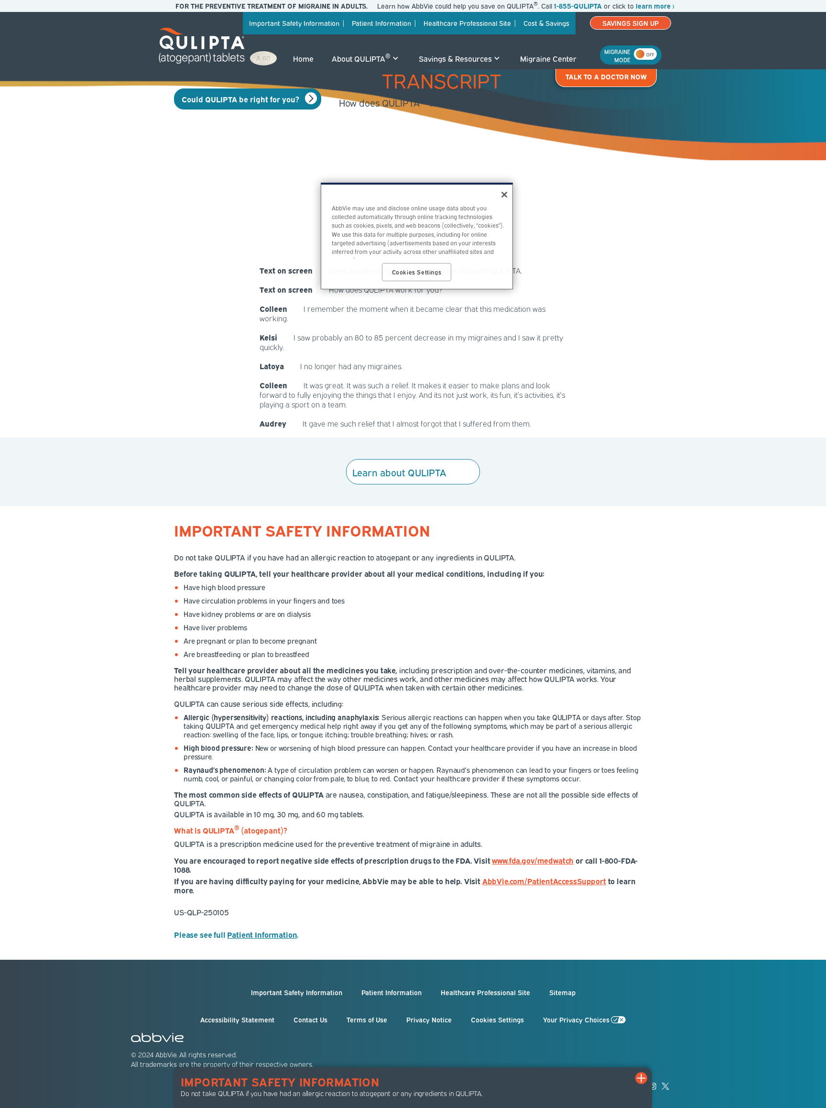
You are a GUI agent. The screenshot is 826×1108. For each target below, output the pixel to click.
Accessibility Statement (237, 1019)
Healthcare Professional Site (485, 992)
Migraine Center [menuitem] (548, 58)
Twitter (665, 1086)
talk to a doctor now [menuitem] (606, 76)
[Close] (504, 194)
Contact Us (310, 1019)
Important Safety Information (296, 992)
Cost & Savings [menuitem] (546, 22)
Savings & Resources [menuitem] (455, 58)
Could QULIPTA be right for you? (240, 99)
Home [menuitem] (303, 58)
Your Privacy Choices (576, 1019)
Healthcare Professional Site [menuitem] (467, 22)
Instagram (652, 1086)
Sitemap (562, 992)
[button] (642, 1077)
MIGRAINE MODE (617, 53)
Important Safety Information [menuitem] (294, 22)
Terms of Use (367, 1019)
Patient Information (391, 992)
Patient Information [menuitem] (381, 22)
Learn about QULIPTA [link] (399, 471)
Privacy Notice (429, 1019)
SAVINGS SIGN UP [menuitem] (630, 22)
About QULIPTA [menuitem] (361, 58)
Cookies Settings (497, 1019)
